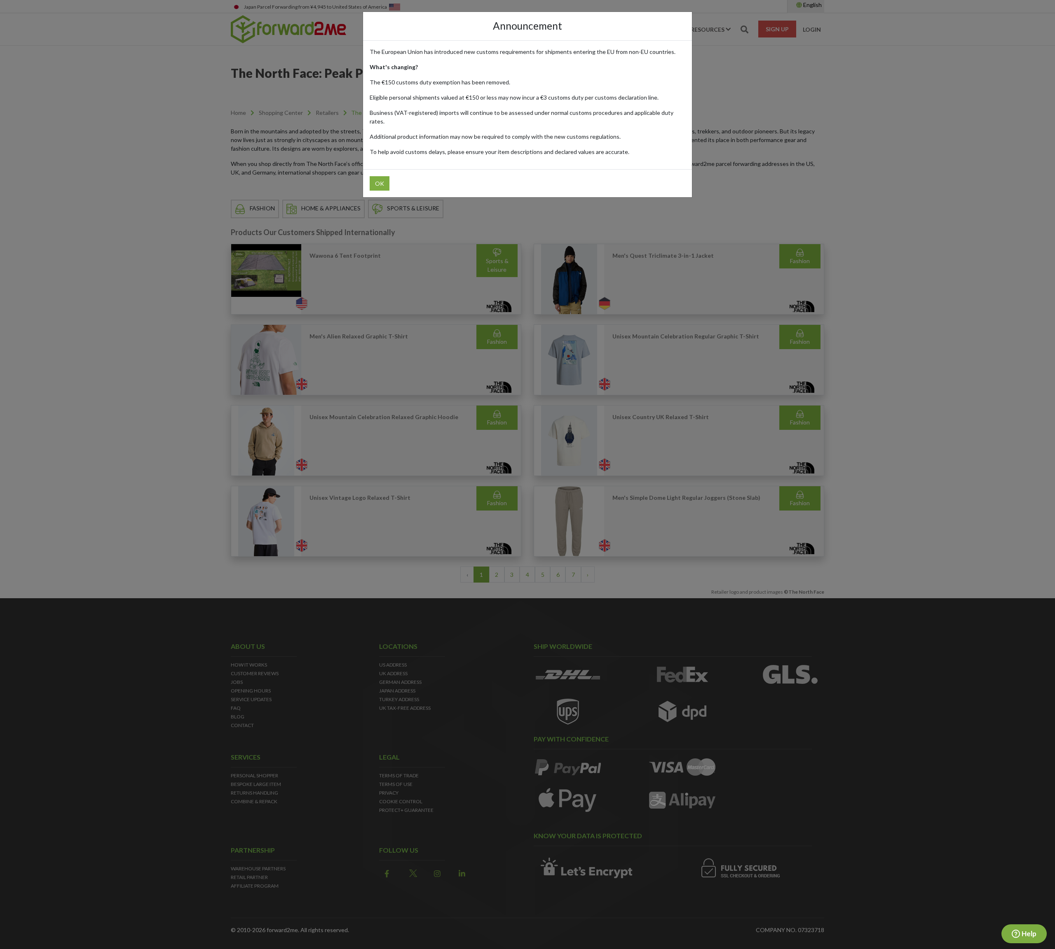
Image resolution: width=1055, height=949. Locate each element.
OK (379, 183)
